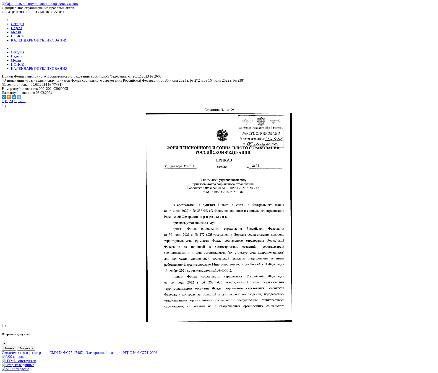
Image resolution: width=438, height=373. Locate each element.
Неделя (16, 28)
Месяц (16, 32)
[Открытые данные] (18, 365)
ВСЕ (22, 101)
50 (15, 101)
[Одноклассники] (9, 97)
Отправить (26, 348)
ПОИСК (17, 36)
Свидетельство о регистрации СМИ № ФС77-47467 (42, 353)
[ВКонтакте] (4, 97)
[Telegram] (19, 97)
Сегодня (17, 24)
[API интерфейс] (15, 369)
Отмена (9, 348)
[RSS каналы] (13, 357)
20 (11, 101)
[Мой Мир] (14, 97)
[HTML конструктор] (19, 361)
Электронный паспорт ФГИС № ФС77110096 (121, 353)
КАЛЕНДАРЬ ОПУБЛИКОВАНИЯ (39, 40)
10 (6, 101)
